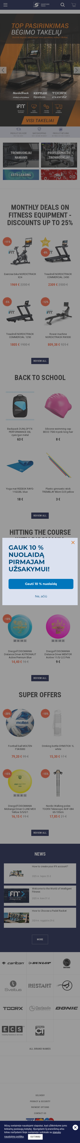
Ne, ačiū (41, 596)
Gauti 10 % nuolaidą (41, 584)
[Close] (73, 542)
